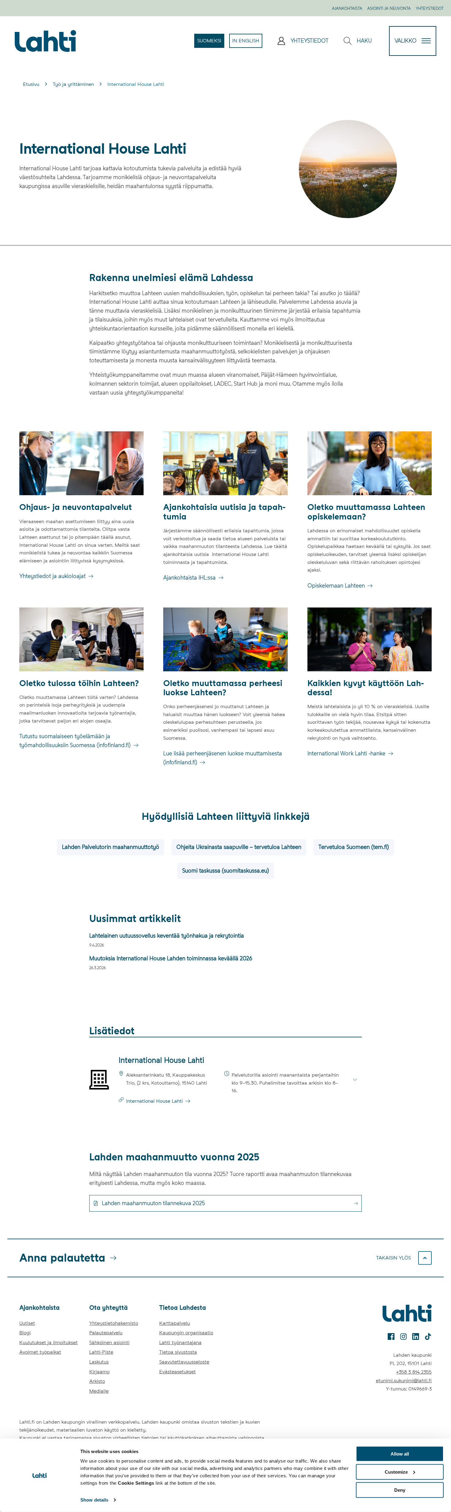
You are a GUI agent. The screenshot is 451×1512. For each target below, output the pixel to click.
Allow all (400, 1453)
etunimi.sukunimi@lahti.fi (404, 1380)
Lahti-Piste (101, 1352)
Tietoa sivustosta (178, 1352)
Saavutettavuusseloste (184, 1362)
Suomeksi (210, 43)
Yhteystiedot (430, 8)
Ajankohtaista (347, 8)
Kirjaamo (99, 1372)
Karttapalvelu (174, 1323)
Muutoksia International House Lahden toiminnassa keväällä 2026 (171, 958)
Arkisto (97, 1381)
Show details (94, 1499)
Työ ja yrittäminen (73, 84)
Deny (399, 1489)
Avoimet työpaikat (40, 1352)
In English (247, 43)
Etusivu (31, 84)
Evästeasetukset (177, 1372)
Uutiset (27, 1323)
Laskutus (99, 1362)
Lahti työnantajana (180, 1342)
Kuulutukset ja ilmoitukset (48, 1342)
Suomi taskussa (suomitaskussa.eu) (225, 870)
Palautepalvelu (105, 1333)
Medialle (99, 1391)
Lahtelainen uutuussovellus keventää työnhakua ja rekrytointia (166, 935)
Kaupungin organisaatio (186, 1333)
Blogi (25, 1333)
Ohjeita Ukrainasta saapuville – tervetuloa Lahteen (238, 847)
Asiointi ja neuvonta (389, 8)
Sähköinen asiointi (109, 1342)
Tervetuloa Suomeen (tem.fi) (353, 847)
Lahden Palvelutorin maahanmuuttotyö (110, 847)
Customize (396, 1472)
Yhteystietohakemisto (113, 1323)
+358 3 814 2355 (414, 1372)
